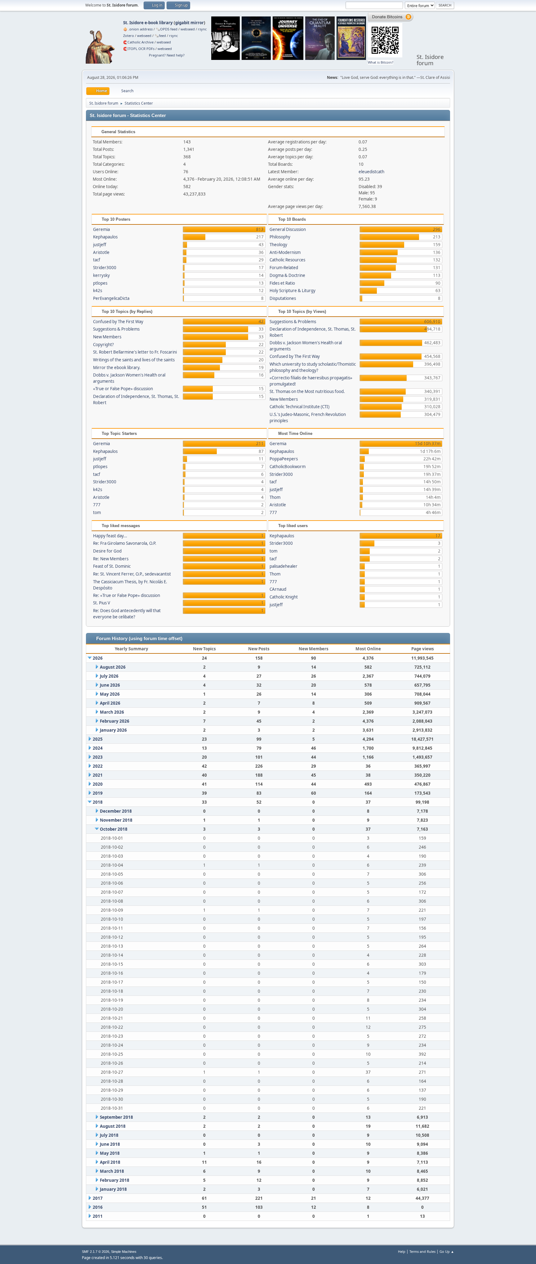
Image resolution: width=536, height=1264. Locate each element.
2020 (98, 784)
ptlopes (100, 283)
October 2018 (113, 829)
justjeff (99, 244)
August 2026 (113, 667)
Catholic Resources (287, 260)
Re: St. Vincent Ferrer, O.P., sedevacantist (132, 574)
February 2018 (114, 1180)
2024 (98, 748)
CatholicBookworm (288, 466)
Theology (278, 244)
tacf (96, 260)
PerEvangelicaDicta (111, 298)
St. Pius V (101, 603)
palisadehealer (283, 566)
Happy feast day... (110, 536)
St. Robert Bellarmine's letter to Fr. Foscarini (135, 352)
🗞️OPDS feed (166, 29)
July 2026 (109, 676)
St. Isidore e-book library (148, 22)
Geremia (101, 229)
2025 (98, 739)
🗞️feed (160, 35)
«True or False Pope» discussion (123, 388)
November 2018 (116, 820)
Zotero (128, 35)
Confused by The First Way (118, 321)
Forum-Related (284, 267)
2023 (98, 757)
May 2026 (110, 694)
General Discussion (288, 229)
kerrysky (101, 275)
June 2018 (110, 1144)
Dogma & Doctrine (287, 275)
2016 (98, 1207)
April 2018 (110, 1162)
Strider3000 (104, 267)
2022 (98, 766)
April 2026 (110, 703)
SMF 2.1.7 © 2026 (95, 1251)
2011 (98, 1216)
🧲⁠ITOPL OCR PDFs (138, 48)
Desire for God (107, 551)
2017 (98, 1198)
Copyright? (103, 344)
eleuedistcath (371, 171)
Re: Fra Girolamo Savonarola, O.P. (124, 543)
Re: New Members (110, 559)
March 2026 (112, 712)
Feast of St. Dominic (112, 566)
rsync (202, 29)
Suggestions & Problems (116, 329)
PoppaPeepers (284, 459)
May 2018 (110, 1153)
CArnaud (278, 589)
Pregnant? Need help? (167, 55)
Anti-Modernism (285, 252)
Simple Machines (123, 1251)
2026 (98, 658)
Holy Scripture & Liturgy (292, 290)
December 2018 (116, 811)
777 (96, 505)
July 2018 (109, 1135)
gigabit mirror (189, 22)
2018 (98, 802)
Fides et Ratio (282, 283)
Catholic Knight (284, 597)
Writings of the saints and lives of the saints (134, 360)
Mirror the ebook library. (117, 367)
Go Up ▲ (447, 1251)
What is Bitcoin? (380, 62)
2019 (98, 793)
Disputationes (283, 298)
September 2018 (116, 1117)
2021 (98, 775)
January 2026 (113, 730)
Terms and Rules (422, 1251)
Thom (275, 497)
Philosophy (280, 237)
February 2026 (114, 721)
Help (401, 1251)
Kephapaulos (105, 237)
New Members (107, 337)
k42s (97, 290)
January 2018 (113, 1189)
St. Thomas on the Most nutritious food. (307, 391)
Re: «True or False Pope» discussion (126, 595)
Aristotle (101, 252)
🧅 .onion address (138, 29)
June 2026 (110, 685)
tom (97, 512)
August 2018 (113, 1126)
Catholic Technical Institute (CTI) (299, 406)
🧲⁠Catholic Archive (138, 42)
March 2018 (112, 1171)
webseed (188, 29)
